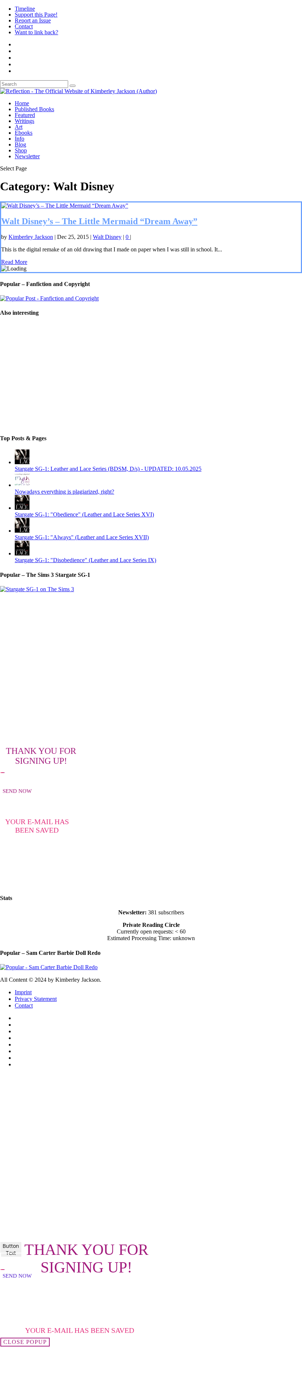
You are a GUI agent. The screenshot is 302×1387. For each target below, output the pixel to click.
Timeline (25, 9)
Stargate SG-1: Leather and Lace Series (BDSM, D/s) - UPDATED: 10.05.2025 (108, 469)
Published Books (34, 109)
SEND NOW (17, 791)
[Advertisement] (151, 375)
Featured (25, 115)
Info (19, 138)
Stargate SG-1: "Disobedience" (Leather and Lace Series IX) (85, 560)
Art (18, 127)
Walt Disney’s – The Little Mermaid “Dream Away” (99, 221)
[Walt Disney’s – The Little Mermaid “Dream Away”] (64, 205)
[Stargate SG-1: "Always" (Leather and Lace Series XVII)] (22, 530)
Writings (24, 121)
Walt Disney (107, 237)
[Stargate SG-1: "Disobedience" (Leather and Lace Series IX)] (22, 553)
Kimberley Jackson (30, 237)
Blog (20, 144)
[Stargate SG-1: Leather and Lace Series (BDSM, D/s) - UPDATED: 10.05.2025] (22, 462)
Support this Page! (36, 14)
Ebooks (23, 133)
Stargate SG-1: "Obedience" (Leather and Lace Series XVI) (84, 514)
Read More (14, 262)
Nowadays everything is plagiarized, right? (64, 491)
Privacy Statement (36, 999)
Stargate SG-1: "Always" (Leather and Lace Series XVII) (82, 537)
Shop (21, 150)
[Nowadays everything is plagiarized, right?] (22, 485)
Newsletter (27, 156)
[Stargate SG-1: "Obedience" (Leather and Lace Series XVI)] (22, 508)
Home (22, 103)
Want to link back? (36, 32)
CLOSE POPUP (25, 1342)
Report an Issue (33, 20)
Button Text (11, 1249)
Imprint (23, 992)
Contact (24, 26)
